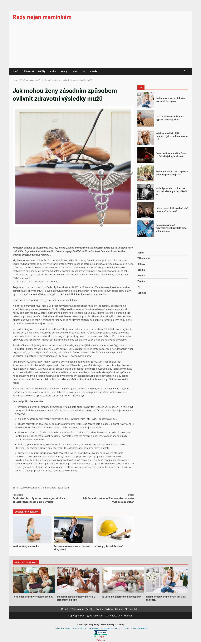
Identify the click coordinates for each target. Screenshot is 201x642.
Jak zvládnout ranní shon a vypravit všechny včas (145, 118)
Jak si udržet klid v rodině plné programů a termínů (145, 210)
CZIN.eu (125, 628)
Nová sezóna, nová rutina (32, 529)
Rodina (53, 71)
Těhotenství (28, 71)
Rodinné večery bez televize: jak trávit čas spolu (145, 100)
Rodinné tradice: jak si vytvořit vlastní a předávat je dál (145, 173)
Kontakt (93, 71)
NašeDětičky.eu (62, 628)
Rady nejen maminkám (42, 17)
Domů (15, 71)
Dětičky (41, 71)
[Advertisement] (100, 45)
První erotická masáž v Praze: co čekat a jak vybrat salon (145, 155)
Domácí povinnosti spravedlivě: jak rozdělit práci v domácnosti (145, 228)
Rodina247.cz (79, 628)
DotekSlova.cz (111, 628)
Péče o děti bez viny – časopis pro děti (34, 580)
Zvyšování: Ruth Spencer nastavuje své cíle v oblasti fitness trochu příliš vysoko (39, 498)
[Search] (185, 71)
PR (84, 71)
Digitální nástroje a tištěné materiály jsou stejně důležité (78, 580)
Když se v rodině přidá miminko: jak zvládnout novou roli (145, 137)
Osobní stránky (139, 628)
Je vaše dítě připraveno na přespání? (123, 580)
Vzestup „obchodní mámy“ (114, 529)
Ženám (75, 71)
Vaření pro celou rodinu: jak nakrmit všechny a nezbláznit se (145, 192)
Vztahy (64, 71)
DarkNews (111, 615)
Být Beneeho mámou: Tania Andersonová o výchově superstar (108, 498)
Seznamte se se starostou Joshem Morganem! (73, 529)
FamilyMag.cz (95, 628)
